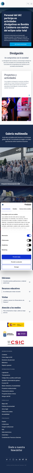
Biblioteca (4, 362)
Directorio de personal (8, 360)
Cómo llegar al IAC (7, 357)
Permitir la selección (16, 262)
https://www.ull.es (21, 334)
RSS (3, 429)
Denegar (16, 267)
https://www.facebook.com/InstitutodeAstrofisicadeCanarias (10, 459)
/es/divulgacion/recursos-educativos (29, 291)
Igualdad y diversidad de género (11, 380)
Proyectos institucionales (9, 388)
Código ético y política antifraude (11, 378)
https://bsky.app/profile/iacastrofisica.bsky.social (23, 459)
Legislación (5, 372)
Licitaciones (5, 424)
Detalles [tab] (15, 209)
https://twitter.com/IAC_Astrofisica (6, 459)
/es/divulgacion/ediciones (29, 282)
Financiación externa (8, 391)
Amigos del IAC (6, 396)
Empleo (4, 421)
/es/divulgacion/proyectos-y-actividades (29, 95)
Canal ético (5, 435)
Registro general (6, 365)
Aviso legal (5, 409)
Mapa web (5, 403)
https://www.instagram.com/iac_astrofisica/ (13, 459)
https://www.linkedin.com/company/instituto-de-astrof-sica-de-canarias (16, 459)
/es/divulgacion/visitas (29, 301)
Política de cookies (7, 411)
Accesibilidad (5, 414)
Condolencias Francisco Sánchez (11, 437)
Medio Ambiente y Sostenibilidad (11, 386)
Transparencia (6, 375)
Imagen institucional (7, 427)
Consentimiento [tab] (6, 209)
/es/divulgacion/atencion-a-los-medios (29, 312)
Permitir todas (16, 257)
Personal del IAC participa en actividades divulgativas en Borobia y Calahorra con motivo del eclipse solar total (16, 23)
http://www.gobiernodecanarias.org (8, 334)
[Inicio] (2, 3)
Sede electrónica (6, 432)
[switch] (29, 240)
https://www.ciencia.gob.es (15, 325)
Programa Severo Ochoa (9, 393)
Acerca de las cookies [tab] (25, 209)
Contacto (4, 354)
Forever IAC (5, 383)
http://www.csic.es (15, 343)
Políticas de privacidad (8, 406)
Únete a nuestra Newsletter (16, 449)
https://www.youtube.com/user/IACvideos (19, 459)
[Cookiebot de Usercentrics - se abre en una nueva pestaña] (24, 205)
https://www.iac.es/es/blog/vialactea (26, 459)
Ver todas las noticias (20, 44)
